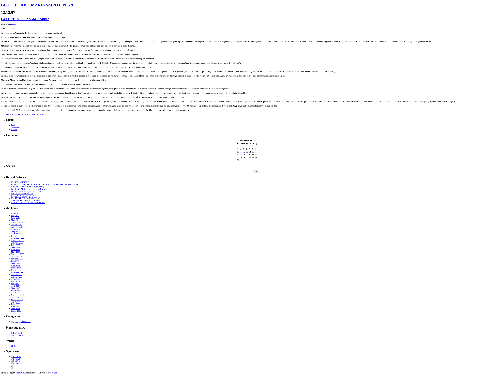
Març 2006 (15, 309)
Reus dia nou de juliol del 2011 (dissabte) (27, 187)
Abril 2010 (15, 234)
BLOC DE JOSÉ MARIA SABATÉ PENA (37, 5)
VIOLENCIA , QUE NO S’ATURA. (26, 200)
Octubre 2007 (16, 275)
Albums (14, 130)
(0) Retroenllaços (21, 114)
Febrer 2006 (16, 311)
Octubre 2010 (16, 225)
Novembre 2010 (17, 222)
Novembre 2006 (17, 295)
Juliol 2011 (15, 218)
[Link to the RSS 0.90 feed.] (16, 357)
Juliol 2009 (15, 245)
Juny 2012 (15, 216)
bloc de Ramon (17, 335)
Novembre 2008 (17, 254)
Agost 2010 (15, 229)
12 (244, 152)
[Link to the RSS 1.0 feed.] (15, 359)
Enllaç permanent (37, 114)
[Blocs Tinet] (12, 366)
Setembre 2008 (17, 259)
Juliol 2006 (15, 304)
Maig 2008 (15, 263)
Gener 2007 (16, 293)
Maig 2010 (15, 231)
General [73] (26, 322)
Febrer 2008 (16, 268)
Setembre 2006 (17, 299)
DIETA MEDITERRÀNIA (22, 193)
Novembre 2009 (17, 240)
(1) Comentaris (7, 114)
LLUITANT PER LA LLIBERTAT (25, 198)
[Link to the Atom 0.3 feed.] (16, 363)
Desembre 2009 (17, 238)
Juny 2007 (15, 284)
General (12, 24)
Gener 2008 (16, 270)
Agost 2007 (15, 279)
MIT (37, 373)
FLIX (13, 346)
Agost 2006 (15, 302)
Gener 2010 (16, 236)
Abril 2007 (15, 286)
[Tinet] (12, 368)
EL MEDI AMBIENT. (20, 182)
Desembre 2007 (17, 272)
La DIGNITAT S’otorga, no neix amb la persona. (30, 189)
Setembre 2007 (17, 277)
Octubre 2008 (16, 256)
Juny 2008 (15, 261)
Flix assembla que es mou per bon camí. (27, 191)
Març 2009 (15, 252)
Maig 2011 (15, 220)
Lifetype (53, 373)
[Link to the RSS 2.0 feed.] (15, 361)
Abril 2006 (15, 306)
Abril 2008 (15, 265)
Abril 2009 (15, 250)
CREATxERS (16, 333)
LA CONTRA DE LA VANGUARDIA (25, 19)
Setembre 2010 (17, 227)
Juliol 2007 (15, 281)
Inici (13, 125)
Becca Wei (20, 373)
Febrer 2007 (16, 290)
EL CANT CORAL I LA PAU (23, 196)
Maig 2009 (15, 247)
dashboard (15, 127)
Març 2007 (15, 288)
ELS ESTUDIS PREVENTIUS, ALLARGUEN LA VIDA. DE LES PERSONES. (45, 184)
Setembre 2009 (17, 243)
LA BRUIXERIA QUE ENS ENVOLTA (28, 203)
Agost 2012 (15, 213)
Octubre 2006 (16, 297)
